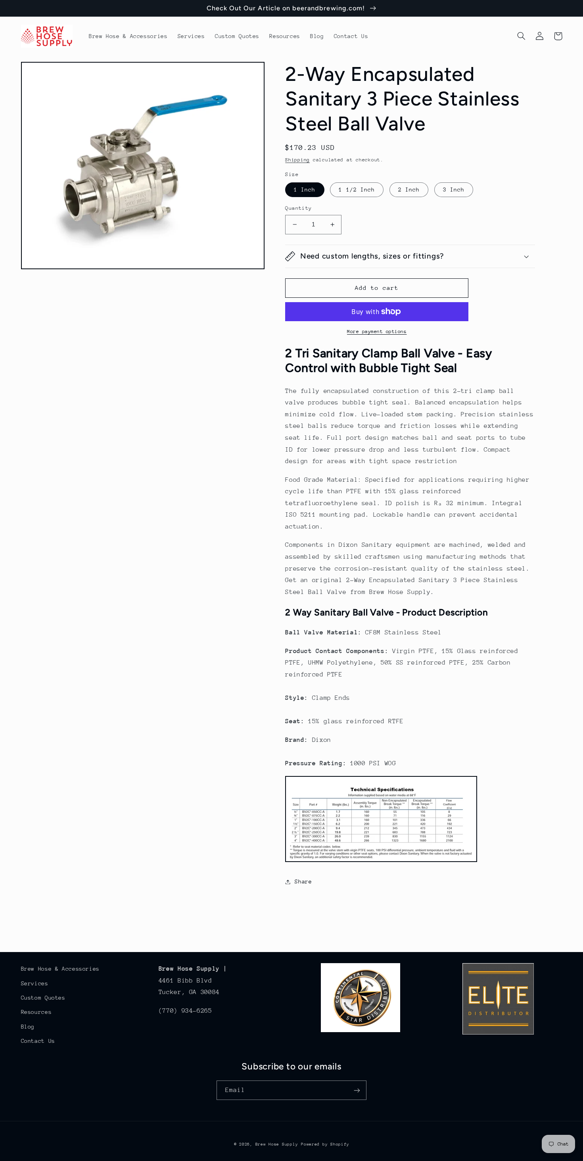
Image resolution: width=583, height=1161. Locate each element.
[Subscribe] (357, 1090)
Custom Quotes (43, 997)
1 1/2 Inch (357, 189)
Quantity (298, 208)
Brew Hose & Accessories (60, 969)
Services (34, 983)
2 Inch (409, 189)
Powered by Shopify (325, 1144)
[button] (521, 36)
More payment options (377, 331)
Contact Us (38, 1041)
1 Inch (304, 189)
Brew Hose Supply (276, 1144)
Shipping (297, 160)
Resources (36, 1012)
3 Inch (453, 189)
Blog (28, 1026)
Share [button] (303, 881)
